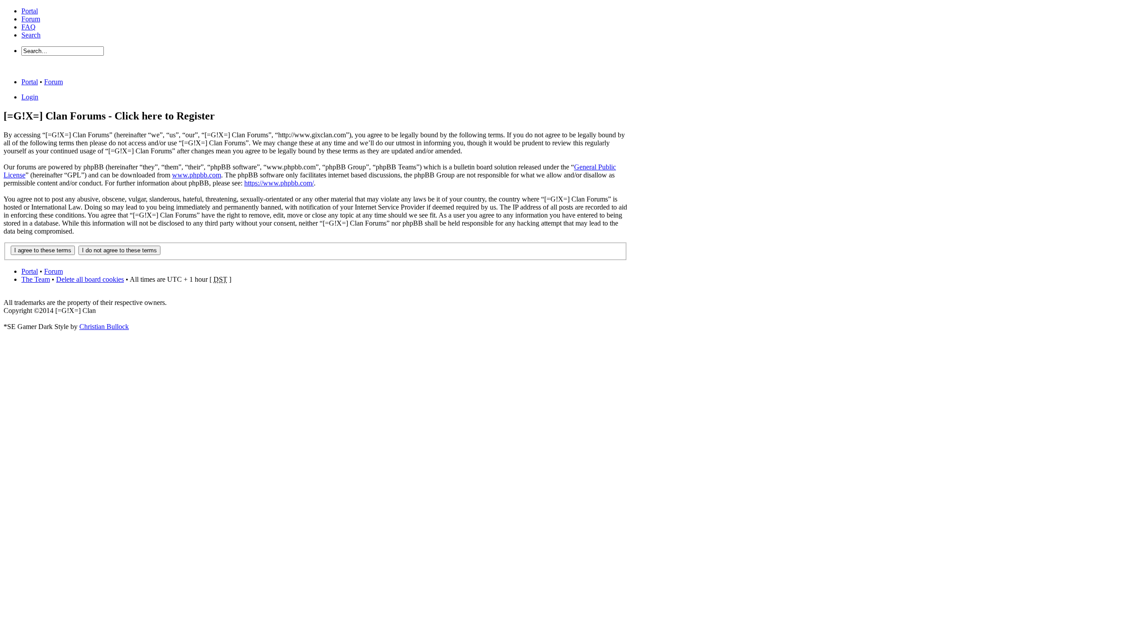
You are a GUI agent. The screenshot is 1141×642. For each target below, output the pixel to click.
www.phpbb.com (196, 175)
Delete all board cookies (90, 279)
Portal (29, 11)
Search (31, 35)
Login (29, 97)
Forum (30, 19)
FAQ (28, 27)
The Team (35, 279)
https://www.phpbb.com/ (279, 183)
